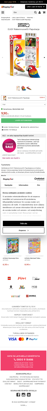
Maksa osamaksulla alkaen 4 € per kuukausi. (16, 116)
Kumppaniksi (39, 384)
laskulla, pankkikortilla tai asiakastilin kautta (23, 334)
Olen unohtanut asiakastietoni (18, 379)
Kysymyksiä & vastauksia (29, 377)
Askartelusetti (5, 20)
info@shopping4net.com (23, 367)
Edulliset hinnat (9, 382)
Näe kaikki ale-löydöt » (11, 158)
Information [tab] (23, 185)
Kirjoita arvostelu (30, 127)
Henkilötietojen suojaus (23, 384)
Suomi (23, 405)
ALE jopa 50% (10, 2)
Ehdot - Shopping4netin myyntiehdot (31, 382)
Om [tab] (38, 185)
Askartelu (30, 18)
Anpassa (22, 230)
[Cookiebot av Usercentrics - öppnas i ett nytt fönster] (34, 179)
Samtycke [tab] (8, 185)
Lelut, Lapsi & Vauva (18, 18)
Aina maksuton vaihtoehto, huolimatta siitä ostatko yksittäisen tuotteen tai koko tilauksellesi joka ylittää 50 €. (23, 309)
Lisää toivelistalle (11, 127)
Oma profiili (13, 377)
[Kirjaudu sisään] (40, 12)
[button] (44, 12)
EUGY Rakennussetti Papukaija (21, 20)
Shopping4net (5, 18)
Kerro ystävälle (10, 130)
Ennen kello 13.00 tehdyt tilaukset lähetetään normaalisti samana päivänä (23, 317)
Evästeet (8, 384)
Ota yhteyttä (37, 379)
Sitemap (32, 402)
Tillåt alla (23, 223)
